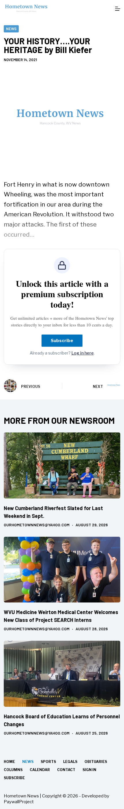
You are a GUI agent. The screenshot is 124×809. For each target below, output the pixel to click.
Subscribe (62, 340)
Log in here (83, 352)
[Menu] (117, 8)
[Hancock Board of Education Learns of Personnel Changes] (62, 673)
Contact (66, 770)
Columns (13, 770)
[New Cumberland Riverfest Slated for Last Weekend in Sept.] (62, 465)
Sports (48, 761)
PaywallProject (19, 801)
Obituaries (95, 761)
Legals (70, 761)
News (11, 28)
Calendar (40, 770)
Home (9, 761)
